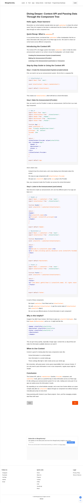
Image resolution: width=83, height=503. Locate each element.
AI (26, 3)
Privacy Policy (76, 472)
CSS (38, 484)
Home (38, 472)
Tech (29, 3)
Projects (39, 477)
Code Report (48, 3)
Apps (33, 3)
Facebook (4, 475)
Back (29, 403)
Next (75, 403)
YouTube (4, 477)
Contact (39, 479)
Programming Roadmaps (58, 3)
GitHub (4, 479)
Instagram (4, 472)
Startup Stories (39, 3)
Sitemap (41, 498)
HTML (38, 481)
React (38, 488)
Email (3, 481)
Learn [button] (75, 2)
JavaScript (39, 486)
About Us (39, 475)
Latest (23, 3)
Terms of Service (77, 475)
